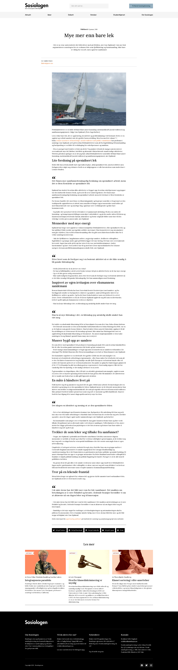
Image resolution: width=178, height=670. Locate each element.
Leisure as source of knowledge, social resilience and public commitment (83, 141)
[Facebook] (142, 665)
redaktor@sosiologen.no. (65, 646)
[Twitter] (146, 665)
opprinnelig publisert (73, 519)
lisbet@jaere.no (47, 63)
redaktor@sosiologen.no (129, 641)
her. (83, 650)
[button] (59, 530)
